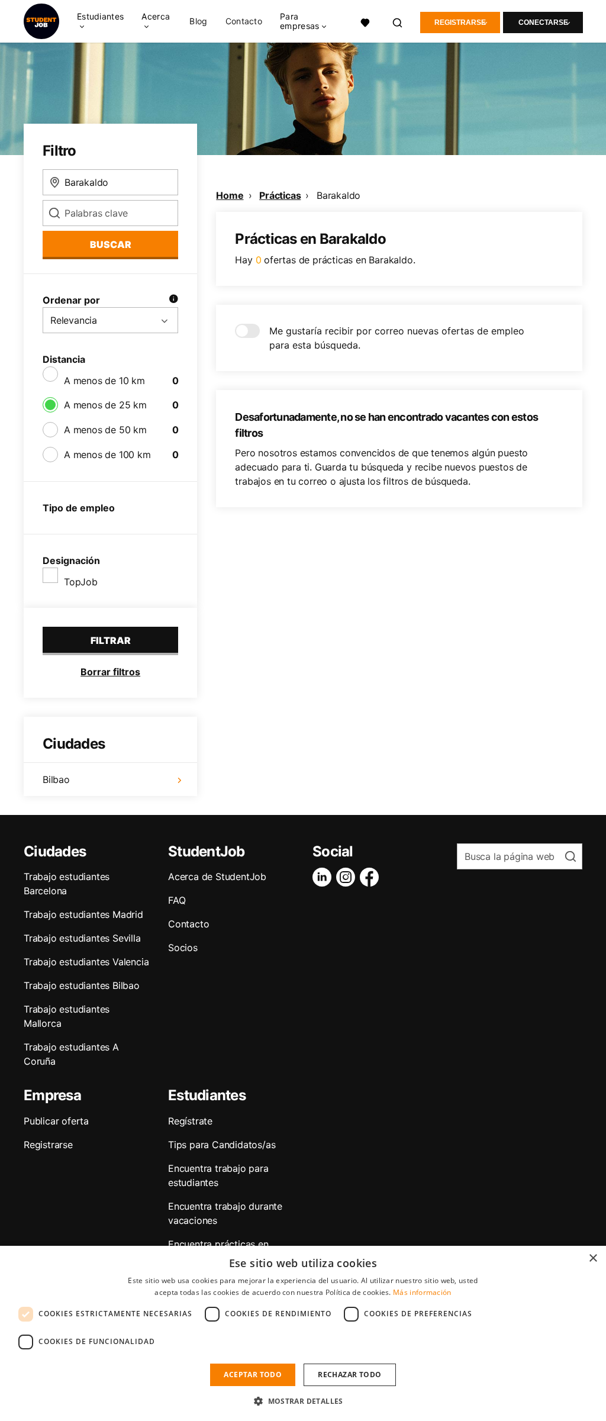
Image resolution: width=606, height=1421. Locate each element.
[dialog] (303, 1333)
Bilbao (56, 779)
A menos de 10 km (104, 380)
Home (229, 195)
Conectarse (543, 22)
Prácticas (280, 195)
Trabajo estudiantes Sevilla (82, 938)
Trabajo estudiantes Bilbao (82, 985)
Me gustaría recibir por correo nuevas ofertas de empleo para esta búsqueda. (396, 338)
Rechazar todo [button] (349, 1375)
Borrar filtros (110, 672)
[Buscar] (398, 21)
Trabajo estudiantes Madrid (83, 914)
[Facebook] (371, 877)
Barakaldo (338, 195)
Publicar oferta (56, 1121)
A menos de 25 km (105, 405)
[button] (303, 1401)
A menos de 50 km (105, 430)
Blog (198, 21)
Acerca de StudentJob (217, 876)
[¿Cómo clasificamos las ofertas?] (173, 300)
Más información (422, 1292)
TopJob (81, 582)
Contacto (243, 21)
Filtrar (111, 640)
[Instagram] (348, 877)
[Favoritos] (365, 21)
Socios (183, 947)
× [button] (592, 1258)
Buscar (110, 244)
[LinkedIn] (324, 877)
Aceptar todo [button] (253, 1375)
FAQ (176, 900)
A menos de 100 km (107, 454)
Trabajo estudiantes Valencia (86, 962)
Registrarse (460, 22)
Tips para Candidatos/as (221, 1145)
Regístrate (190, 1121)
